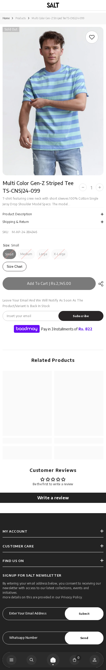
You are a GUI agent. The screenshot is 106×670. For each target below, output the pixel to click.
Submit (84, 613)
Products (20, 18)
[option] (53, 101)
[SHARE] (99, 284)
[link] (91, 37)
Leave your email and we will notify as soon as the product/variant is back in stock (43, 303)
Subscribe (81, 316)
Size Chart (14, 266)
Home (6, 18)
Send (84, 638)
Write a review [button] (53, 497)
